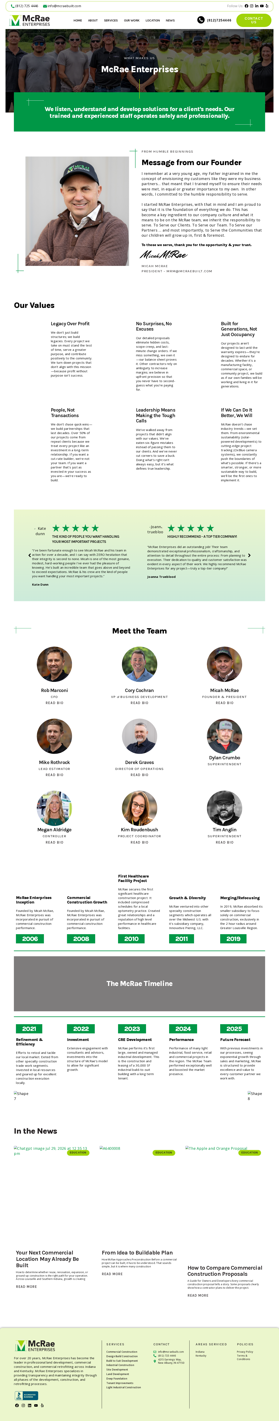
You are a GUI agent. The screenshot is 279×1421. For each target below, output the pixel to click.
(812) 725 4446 (26, 6)
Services (111, 20)
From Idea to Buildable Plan (137, 1252)
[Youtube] (36, 1406)
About (93, 20)
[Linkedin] (30, 1406)
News (170, 20)
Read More (26, 1287)
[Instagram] (23, 1406)
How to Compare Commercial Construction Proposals (224, 1270)
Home (78, 20)
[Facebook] (17, 1406)
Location (153, 20)
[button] (30, 555)
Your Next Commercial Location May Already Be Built (47, 1259)
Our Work (132, 20)
